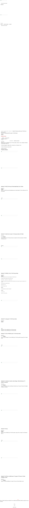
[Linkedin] (25, 495)
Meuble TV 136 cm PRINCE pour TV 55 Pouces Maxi (11, 333)
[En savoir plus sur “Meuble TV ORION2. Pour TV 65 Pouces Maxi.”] (2, 297)
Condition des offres (17, 492)
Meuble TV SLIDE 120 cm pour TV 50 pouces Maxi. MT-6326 (12, 234)
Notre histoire (2, 494)
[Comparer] (2, 185)
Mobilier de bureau (10, 495)
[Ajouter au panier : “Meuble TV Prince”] (2, 437)
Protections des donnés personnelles (18, 495)
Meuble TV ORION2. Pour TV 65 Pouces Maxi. (9, 273)
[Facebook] (23, 495)
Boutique (2, 495)
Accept (1, 502)
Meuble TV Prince (4, 428)
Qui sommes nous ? (3, 491)
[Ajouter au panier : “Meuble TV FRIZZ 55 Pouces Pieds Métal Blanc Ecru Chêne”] (2, 195)
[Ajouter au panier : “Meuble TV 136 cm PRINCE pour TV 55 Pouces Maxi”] (2, 342)
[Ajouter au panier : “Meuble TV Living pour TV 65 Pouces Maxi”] (2, 325)
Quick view (2, 197)
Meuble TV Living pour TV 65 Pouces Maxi (9, 318)
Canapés (9, 491)
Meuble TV (2, 188)
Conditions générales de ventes (18, 497)
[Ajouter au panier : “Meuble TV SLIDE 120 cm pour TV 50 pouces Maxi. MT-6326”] (2, 242)
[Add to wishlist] (2, 193)
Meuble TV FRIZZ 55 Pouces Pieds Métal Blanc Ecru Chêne (12, 186)
